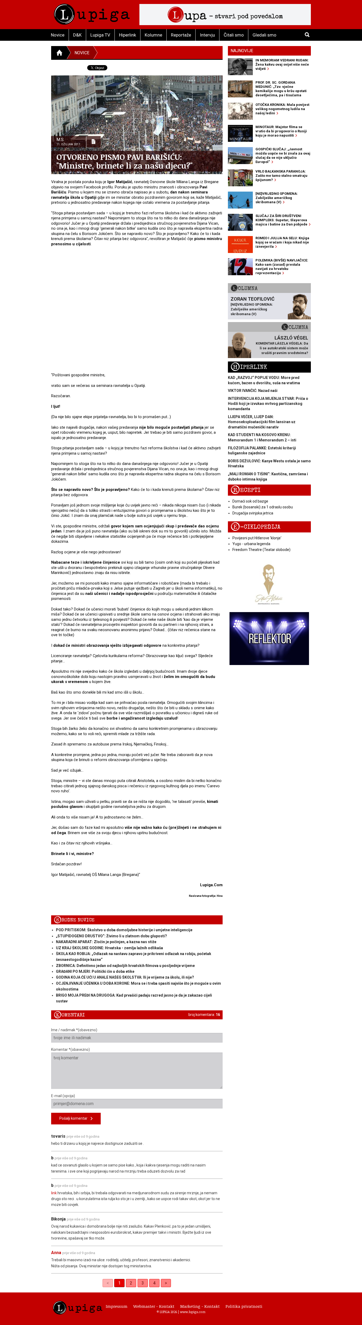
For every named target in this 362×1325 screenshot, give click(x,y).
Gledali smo (264, 35)
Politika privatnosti (244, 1306)
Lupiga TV (100, 35)
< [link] (108, 1283)
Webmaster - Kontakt (153, 1306)
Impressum (116, 1306)
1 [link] (119, 1283)
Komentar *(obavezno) (70, 1049)
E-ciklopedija (255, 527)
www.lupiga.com (192, 1312)
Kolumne (153, 35)
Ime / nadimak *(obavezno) (74, 1030)
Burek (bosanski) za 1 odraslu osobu (262, 507)
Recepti (246, 490)
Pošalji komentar (75, 1118)
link (54, 1193)
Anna (56, 1252)
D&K (77, 35)
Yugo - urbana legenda (251, 544)
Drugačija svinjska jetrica (252, 513)
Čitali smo (234, 35)
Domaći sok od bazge (250, 501)
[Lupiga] (92, 13)
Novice (57, 35)
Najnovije (242, 50)
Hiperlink (127, 35)
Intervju (207, 35)
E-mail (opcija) (63, 1096)
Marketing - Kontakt (200, 1306)
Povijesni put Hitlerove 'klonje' (256, 538)
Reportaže (181, 35)
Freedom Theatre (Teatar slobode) (261, 550)
